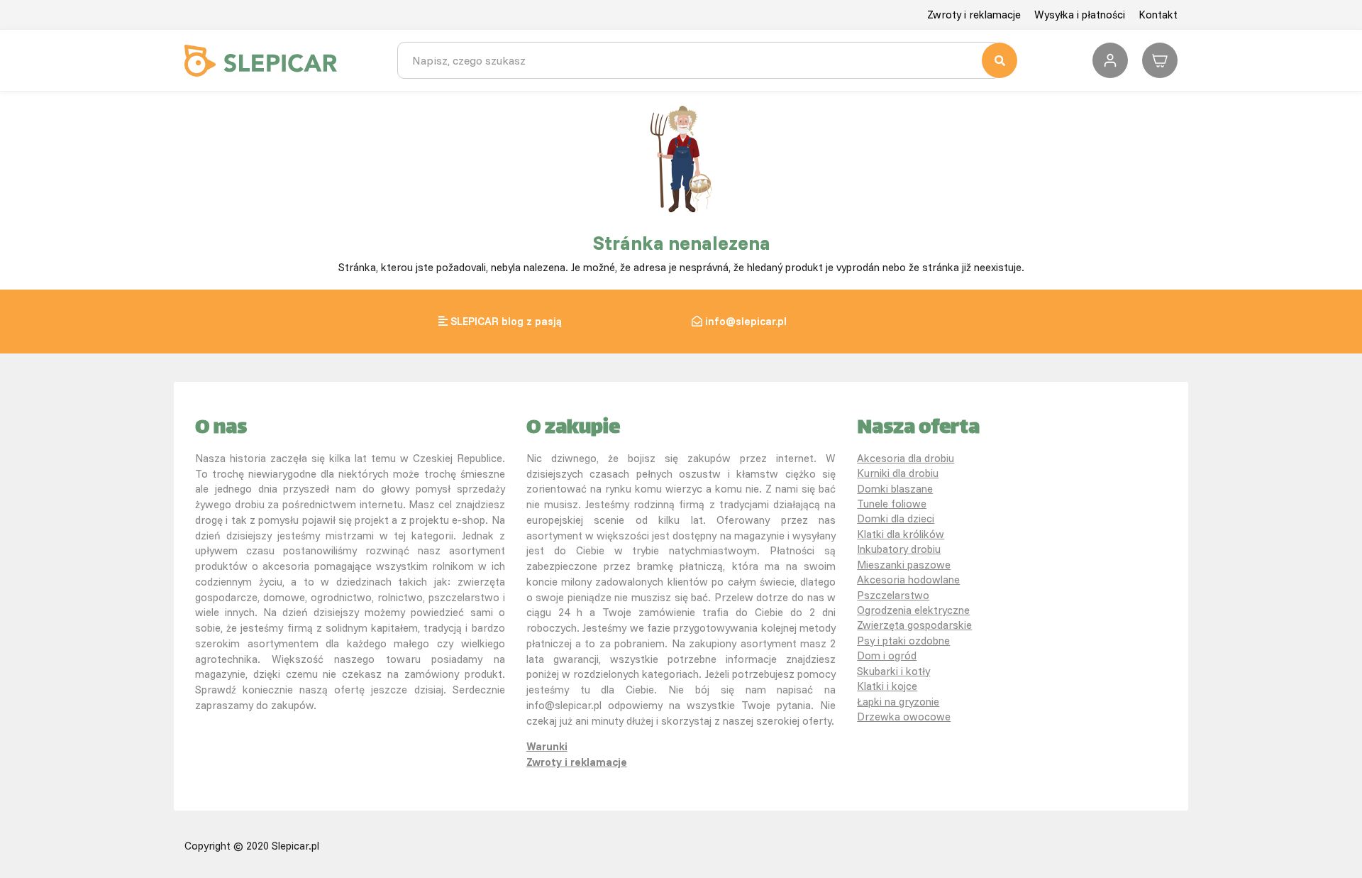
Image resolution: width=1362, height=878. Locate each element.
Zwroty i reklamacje (974, 14)
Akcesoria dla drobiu (905, 458)
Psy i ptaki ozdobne (903, 640)
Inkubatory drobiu (899, 549)
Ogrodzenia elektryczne (913, 610)
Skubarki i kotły (893, 671)
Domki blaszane (895, 488)
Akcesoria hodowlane (908, 579)
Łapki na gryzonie (898, 701)
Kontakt (1158, 14)
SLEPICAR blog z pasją (506, 321)
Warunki (547, 746)
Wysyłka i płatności (1079, 14)
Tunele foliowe (891, 503)
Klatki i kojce (887, 686)
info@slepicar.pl (746, 321)
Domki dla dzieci (895, 518)
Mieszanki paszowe (904, 564)
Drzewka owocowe (904, 716)
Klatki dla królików (900, 534)
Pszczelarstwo (893, 595)
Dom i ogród (887, 655)
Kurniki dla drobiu (898, 473)
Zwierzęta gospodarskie (914, 625)
